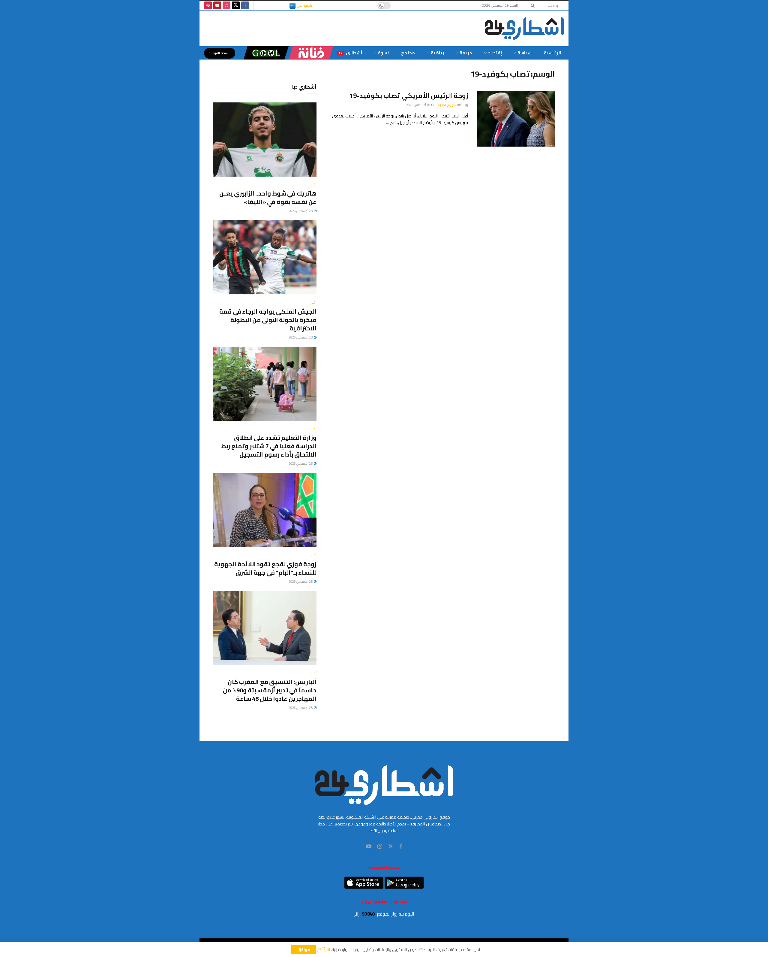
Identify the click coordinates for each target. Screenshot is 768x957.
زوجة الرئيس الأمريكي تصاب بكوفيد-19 (409, 95)
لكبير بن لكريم (447, 105)
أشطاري (350, 53)
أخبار (313, 185)
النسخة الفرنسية (219, 53)
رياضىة (437, 53)
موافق (303, 949)
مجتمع (408, 53)
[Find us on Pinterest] (208, 5)
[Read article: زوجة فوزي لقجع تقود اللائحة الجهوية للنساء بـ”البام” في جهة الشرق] (264, 510)
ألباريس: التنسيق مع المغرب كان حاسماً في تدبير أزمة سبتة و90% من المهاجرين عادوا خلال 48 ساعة (269, 690)
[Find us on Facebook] (245, 5)
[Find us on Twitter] (236, 5)
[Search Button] (531, 5)
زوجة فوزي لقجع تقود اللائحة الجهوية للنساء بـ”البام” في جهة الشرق (265, 568)
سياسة (525, 53)
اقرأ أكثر (323, 949)
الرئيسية (552, 53)
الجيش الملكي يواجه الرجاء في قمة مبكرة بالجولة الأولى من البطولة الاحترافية (267, 320)
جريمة (466, 53)
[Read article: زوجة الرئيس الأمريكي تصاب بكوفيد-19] (516, 119)
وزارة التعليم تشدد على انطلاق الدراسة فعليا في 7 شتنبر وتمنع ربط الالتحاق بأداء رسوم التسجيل (268, 446)
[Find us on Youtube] (217, 5)
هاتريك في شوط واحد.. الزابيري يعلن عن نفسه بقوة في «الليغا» (267, 197)
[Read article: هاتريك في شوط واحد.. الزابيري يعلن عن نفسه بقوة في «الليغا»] (264, 139)
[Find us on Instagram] (226, 5)
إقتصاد (495, 53)
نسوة (383, 53)
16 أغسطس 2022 (418, 105)
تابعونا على (304, 5)
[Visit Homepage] (524, 28)
